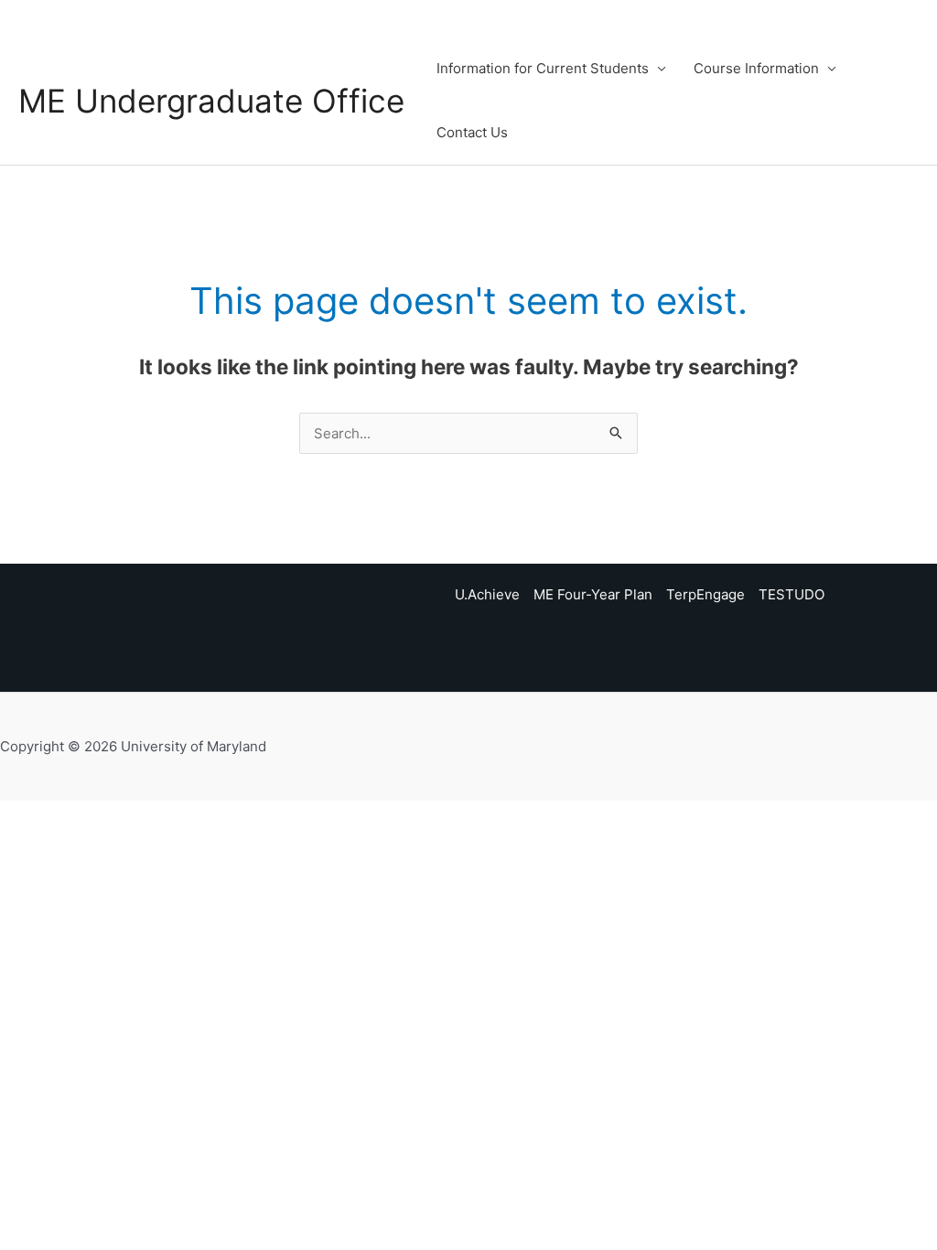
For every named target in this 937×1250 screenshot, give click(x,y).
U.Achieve (487, 594)
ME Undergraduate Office (211, 100)
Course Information (756, 68)
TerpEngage (705, 594)
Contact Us (472, 132)
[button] (910, 100)
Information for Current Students (542, 68)
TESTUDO (791, 594)
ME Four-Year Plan (592, 594)
